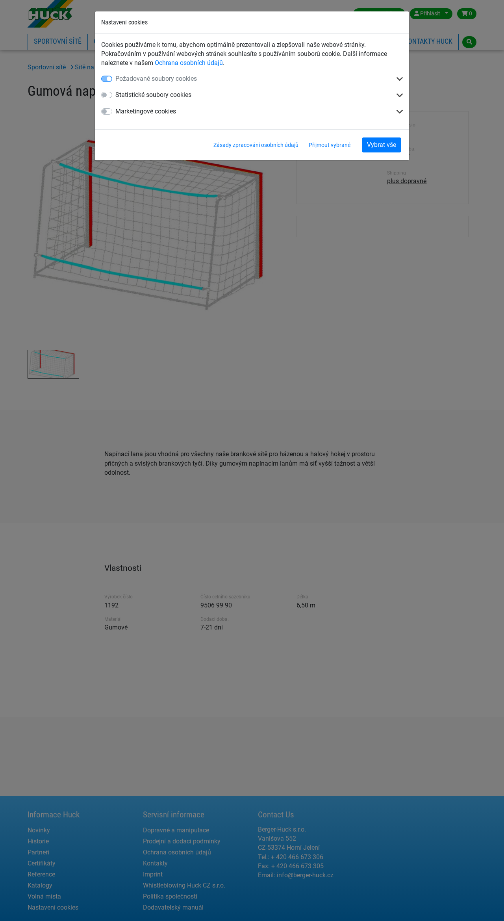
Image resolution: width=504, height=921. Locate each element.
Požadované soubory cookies (156, 78)
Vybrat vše (381, 145)
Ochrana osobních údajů (189, 63)
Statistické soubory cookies (153, 94)
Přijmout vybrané (329, 145)
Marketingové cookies (145, 111)
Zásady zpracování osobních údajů (255, 145)
